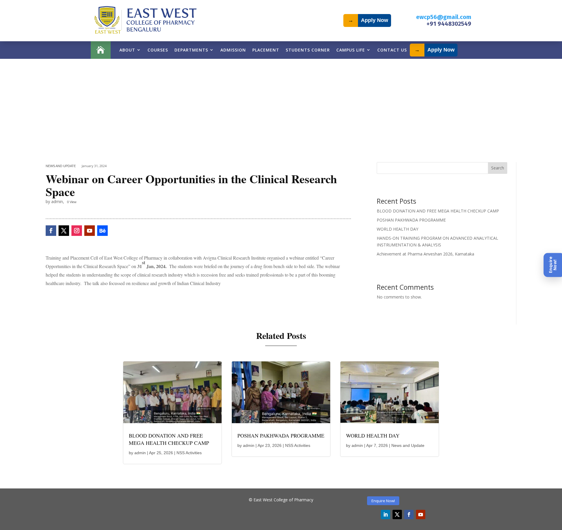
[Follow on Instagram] (76, 230)
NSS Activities (189, 452)
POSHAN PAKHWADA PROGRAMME (411, 220)
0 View (71, 202)
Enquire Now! (383, 500)
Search (497, 168)
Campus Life (350, 50)
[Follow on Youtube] (89, 230)
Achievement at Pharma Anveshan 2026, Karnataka (425, 254)
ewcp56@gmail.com (443, 16)
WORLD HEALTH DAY (397, 229)
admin (140, 452)
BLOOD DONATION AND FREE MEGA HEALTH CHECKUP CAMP (438, 211)
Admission (233, 50)
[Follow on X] (64, 230)
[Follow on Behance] (102, 230)
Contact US (392, 50)
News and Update (61, 166)
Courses (158, 50)
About (127, 50)
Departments (191, 50)
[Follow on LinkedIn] (385, 514)
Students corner (308, 50)
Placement (265, 50)
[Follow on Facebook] (51, 230)
